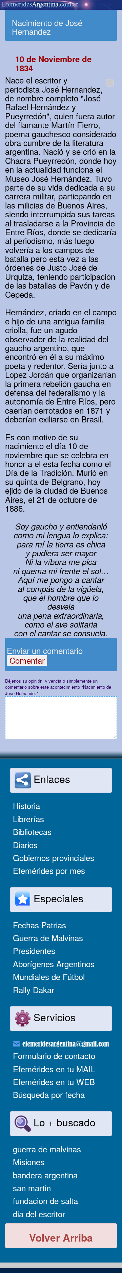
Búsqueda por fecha (49, 1094)
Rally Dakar (33, 990)
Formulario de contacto (54, 1055)
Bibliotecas (32, 831)
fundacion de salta (45, 1200)
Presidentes (34, 950)
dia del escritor (39, 1214)
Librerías (28, 819)
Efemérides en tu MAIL (54, 1069)
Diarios (25, 845)
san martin (32, 1188)
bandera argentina (45, 1175)
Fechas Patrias (39, 925)
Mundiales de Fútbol (49, 976)
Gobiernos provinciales (53, 857)
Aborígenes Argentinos (54, 964)
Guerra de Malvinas (48, 938)
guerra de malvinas (47, 1149)
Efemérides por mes (49, 870)
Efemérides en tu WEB (54, 1081)
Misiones (28, 1162)
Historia (26, 805)
